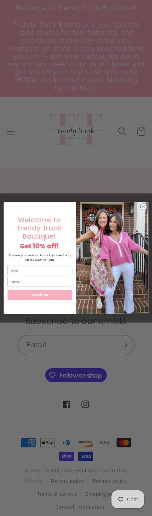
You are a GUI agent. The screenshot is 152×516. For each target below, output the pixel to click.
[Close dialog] (143, 207)
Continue (40, 295)
